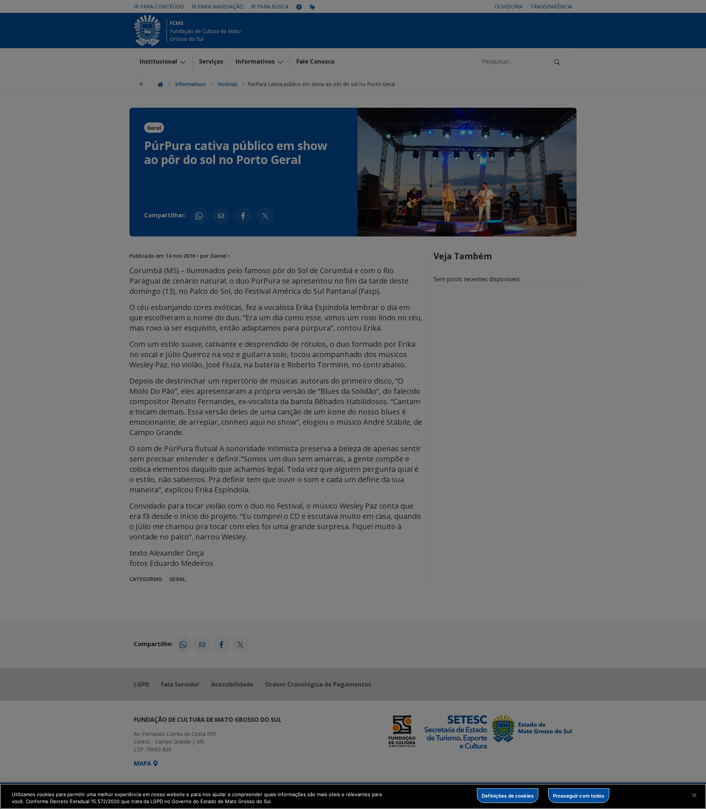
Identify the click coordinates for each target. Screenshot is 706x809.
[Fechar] (694, 795)
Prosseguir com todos (579, 795)
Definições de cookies (508, 795)
